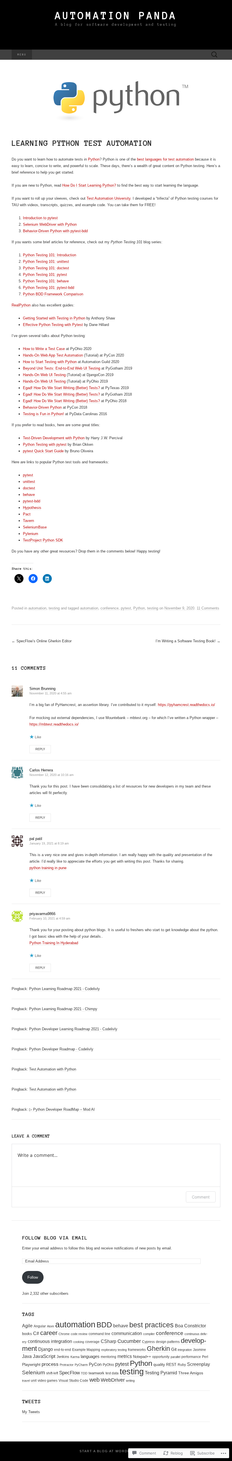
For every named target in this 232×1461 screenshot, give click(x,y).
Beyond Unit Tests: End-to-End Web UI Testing (61, 368)
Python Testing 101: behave (46, 281)
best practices (151, 1325)
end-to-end (62, 1350)
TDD (84, 1373)
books (27, 1334)
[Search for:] (214, 55)
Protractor (67, 1364)
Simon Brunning (42, 688)
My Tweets (31, 1412)
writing (130, 1380)
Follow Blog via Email (54, 1238)
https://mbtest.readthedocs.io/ (54, 724)
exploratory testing (114, 1349)
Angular (40, 1326)
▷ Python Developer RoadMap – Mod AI (62, 1109)
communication (126, 1333)
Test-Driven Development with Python (54, 438)
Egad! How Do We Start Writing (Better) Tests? (61, 388)
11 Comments (208, 608)
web (94, 1380)
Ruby (182, 1365)
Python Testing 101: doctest (46, 268)
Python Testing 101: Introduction (49, 255)
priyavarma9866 (42, 914)
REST (171, 1364)
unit (33, 1381)
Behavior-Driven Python (42, 407)
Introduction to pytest (40, 218)
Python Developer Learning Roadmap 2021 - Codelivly (73, 1029)
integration (185, 1349)
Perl (205, 1357)
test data (112, 1373)
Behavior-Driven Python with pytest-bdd (55, 231)
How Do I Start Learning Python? (89, 185)
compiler (149, 1334)
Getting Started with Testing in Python (54, 318)
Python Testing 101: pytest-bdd (48, 287)
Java (27, 1356)
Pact (27, 514)
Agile (27, 1325)
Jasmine (199, 1350)
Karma (75, 1356)
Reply (40, 749)
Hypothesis (32, 508)
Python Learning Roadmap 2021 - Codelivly (64, 989)
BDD (104, 1325)
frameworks (137, 1350)
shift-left (52, 1373)
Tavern (28, 521)
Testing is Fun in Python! (43, 414)
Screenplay (198, 1364)
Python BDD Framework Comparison (53, 294)
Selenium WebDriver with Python (50, 224)
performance (191, 1357)
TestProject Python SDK (43, 540)
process (50, 1364)
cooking (78, 1341)
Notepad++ (142, 1357)
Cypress (148, 1342)
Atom (50, 1326)
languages (90, 1356)
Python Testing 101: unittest (46, 261)
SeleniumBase (35, 527)
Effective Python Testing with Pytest (53, 325)
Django (45, 1349)
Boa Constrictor (190, 1325)
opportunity (160, 1357)
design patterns (168, 1342)
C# (36, 1333)
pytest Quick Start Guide (43, 451)
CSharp (108, 1341)
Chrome (64, 1334)
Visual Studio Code (73, 1381)
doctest (29, 488)
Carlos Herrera (41, 770)
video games (47, 1381)
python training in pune (47, 868)
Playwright (31, 1364)
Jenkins (63, 1357)
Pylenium (30, 534)
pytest (28, 475)
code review (79, 1334)
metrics (124, 1356)
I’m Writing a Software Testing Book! (188, 641)
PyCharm (81, 1364)
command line (99, 1334)
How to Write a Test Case (44, 349)
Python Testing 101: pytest (45, 274)
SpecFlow (69, 1372)
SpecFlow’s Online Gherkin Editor (42, 641)
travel (26, 1380)
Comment (201, 1197)
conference (109, 608)
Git (174, 1349)
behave (29, 494)
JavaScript (44, 1356)
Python (94, 159)
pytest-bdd (31, 501)
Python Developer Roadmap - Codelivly (61, 1049)
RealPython (21, 305)
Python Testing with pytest (44, 444)
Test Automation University (108, 198)
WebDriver (113, 1380)
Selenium (33, 1372)
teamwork (96, 1373)
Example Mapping (86, 1350)
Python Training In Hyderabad (53, 943)
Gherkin (158, 1348)
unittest (29, 481)
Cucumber (129, 1341)
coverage (92, 1342)
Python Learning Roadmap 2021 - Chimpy (63, 1009)
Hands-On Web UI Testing (44, 375)
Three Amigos (190, 1373)
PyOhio (108, 1365)
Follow (32, 1277)
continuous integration (50, 1341)
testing (54, 608)
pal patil (35, 839)
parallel (175, 1356)
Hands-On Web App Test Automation (53, 355)
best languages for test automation (165, 159)
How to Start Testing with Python (50, 362)
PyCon (95, 1364)
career (48, 1332)
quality (159, 1364)
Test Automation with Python (52, 1069)
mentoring (108, 1357)
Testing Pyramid (161, 1372)
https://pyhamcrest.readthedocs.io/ (186, 705)
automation (37, 608)
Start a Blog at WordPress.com (115, 1451)
